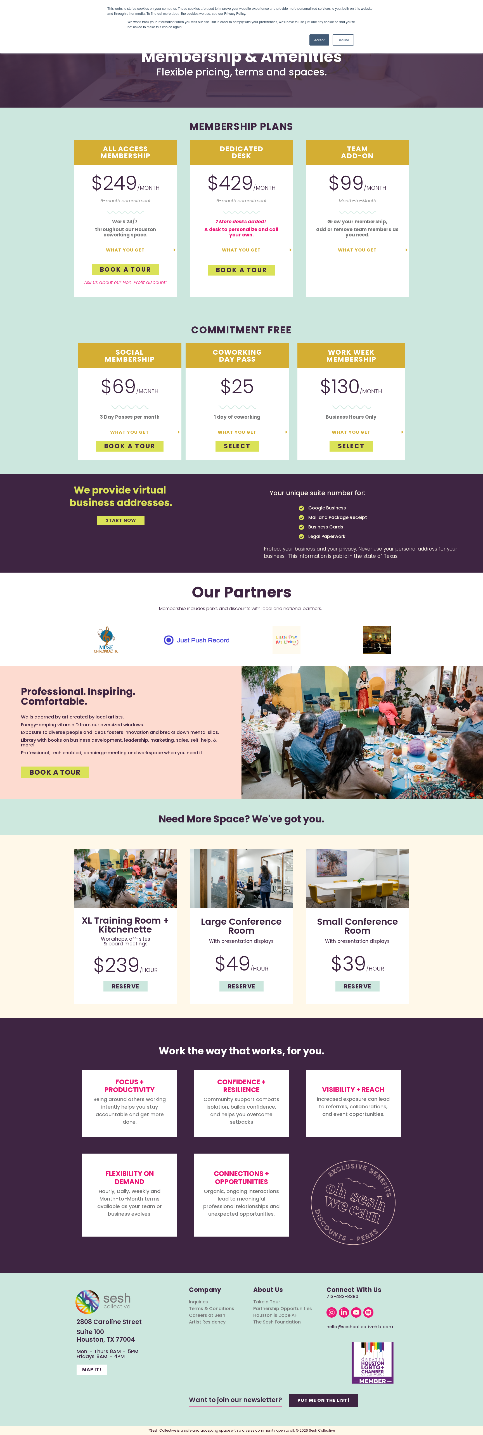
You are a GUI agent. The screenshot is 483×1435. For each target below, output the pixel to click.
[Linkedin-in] (344, 1312)
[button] (125, 249)
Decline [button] (343, 39)
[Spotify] (368, 1312)
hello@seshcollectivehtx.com (359, 1326)
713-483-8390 (342, 1296)
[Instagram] (331, 1312)
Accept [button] (319, 39)
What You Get (125, 250)
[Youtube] (356, 1312)
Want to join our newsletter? (235, 1399)
